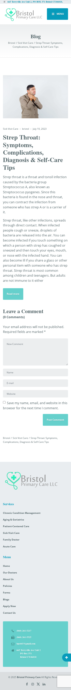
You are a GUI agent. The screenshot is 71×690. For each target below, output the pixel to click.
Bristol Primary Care (29, 677)
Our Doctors (10, 572)
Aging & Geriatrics (13, 519)
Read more (13, 293)
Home (6, 566)
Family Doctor (11, 539)
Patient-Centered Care (16, 526)
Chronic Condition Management (21, 513)
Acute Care (9, 546)
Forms (6, 592)
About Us (8, 579)
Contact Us (9, 612)
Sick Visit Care (10, 128)
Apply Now (9, 606)
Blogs (6, 599)
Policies (7, 586)
